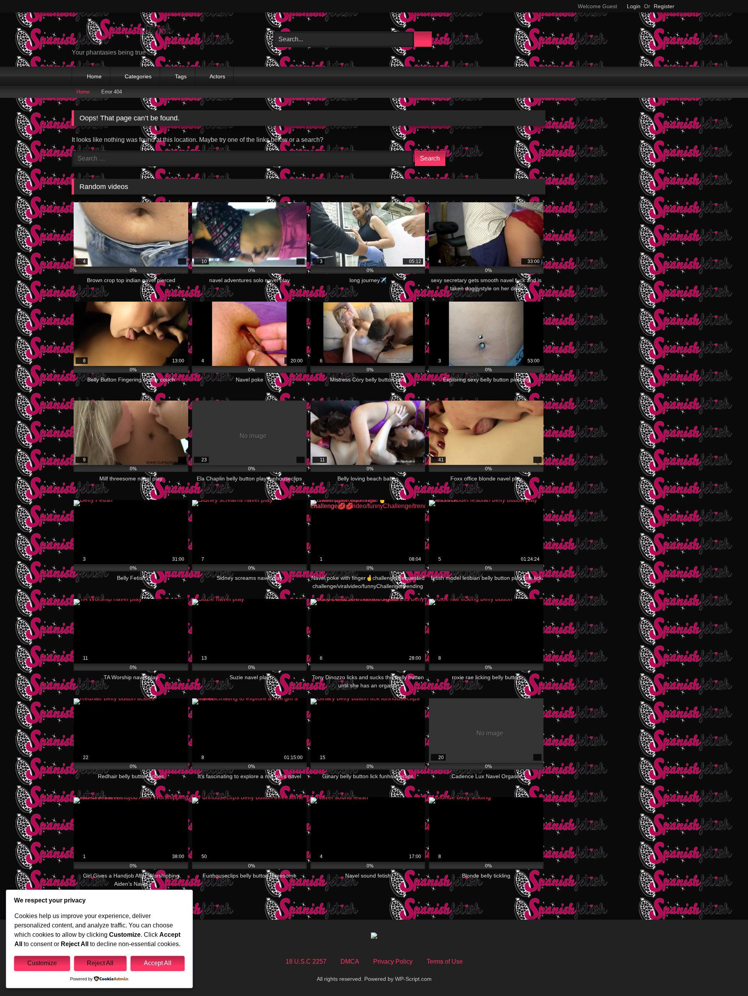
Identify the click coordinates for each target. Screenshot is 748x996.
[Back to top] (724, 972)
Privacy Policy (393, 961)
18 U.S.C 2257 (306, 961)
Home (94, 76)
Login (633, 6)
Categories (138, 76)
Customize (42, 963)
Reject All (100, 963)
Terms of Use (445, 961)
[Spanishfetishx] (130, 33)
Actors (217, 76)
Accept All (157, 963)
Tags (181, 76)
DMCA (349, 961)
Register (664, 6)
